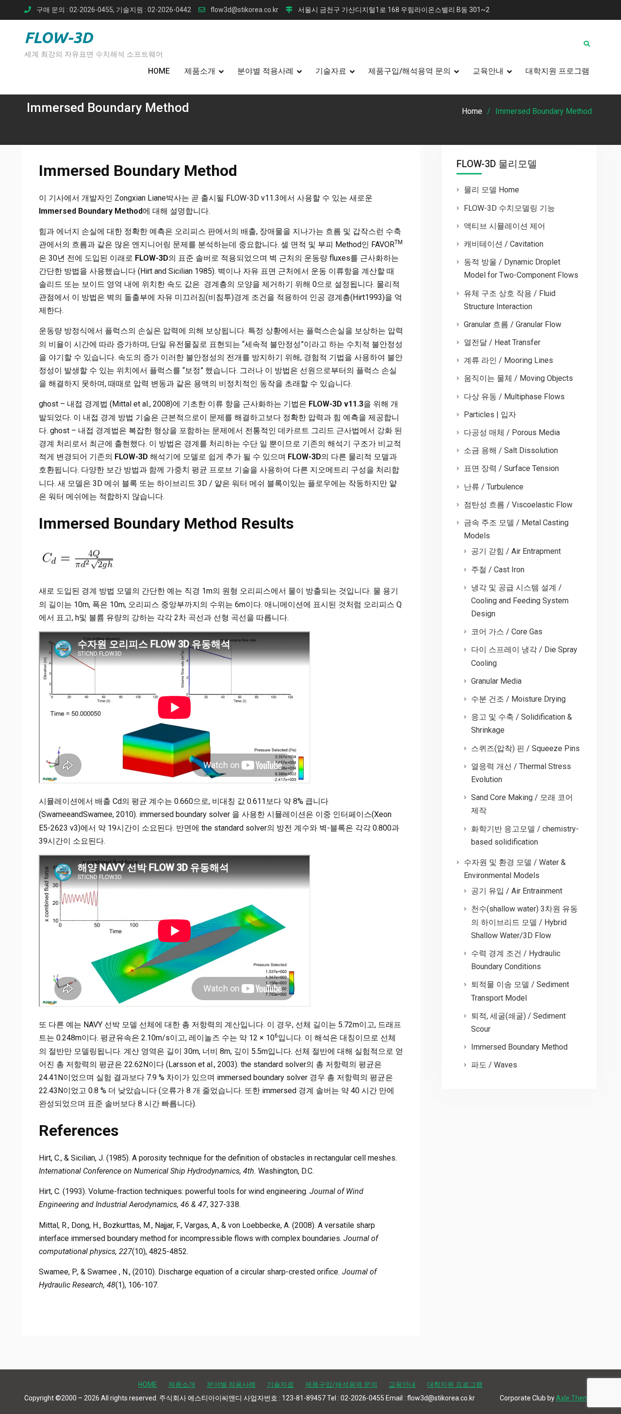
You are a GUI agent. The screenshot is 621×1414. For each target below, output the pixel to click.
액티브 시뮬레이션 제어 (504, 226)
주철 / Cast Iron (497, 569)
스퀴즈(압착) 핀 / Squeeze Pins (525, 748)
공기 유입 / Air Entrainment (516, 891)
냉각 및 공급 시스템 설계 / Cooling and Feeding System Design (520, 600)
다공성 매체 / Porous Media (512, 432)
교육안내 (488, 71)
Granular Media (496, 681)
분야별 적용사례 (265, 71)
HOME (159, 71)
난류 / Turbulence (493, 486)
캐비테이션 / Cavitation (503, 244)
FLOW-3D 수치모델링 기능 (509, 208)
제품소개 (199, 71)
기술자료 (330, 71)
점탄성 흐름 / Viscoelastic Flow (518, 504)
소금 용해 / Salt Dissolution (511, 450)
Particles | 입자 (490, 414)
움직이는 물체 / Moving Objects (518, 378)
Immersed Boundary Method (519, 1047)
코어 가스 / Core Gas (506, 631)
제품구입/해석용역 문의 (409, 71)
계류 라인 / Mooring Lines (508, 360)
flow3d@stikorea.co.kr (244, 10)
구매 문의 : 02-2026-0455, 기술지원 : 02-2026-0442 (113, 10)
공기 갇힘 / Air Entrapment (516, 551)
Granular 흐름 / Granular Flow (512, 324)
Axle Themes (576, 1398)
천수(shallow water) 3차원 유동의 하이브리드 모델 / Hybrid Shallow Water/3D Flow (524, 922)
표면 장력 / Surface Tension (511, 468)
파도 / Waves (494, 1064)
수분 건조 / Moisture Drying (518, 699)
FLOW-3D (58, 37)
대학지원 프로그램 (557, 71)
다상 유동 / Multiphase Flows (514, 396)
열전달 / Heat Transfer (502, 342)
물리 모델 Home (491, 189)
